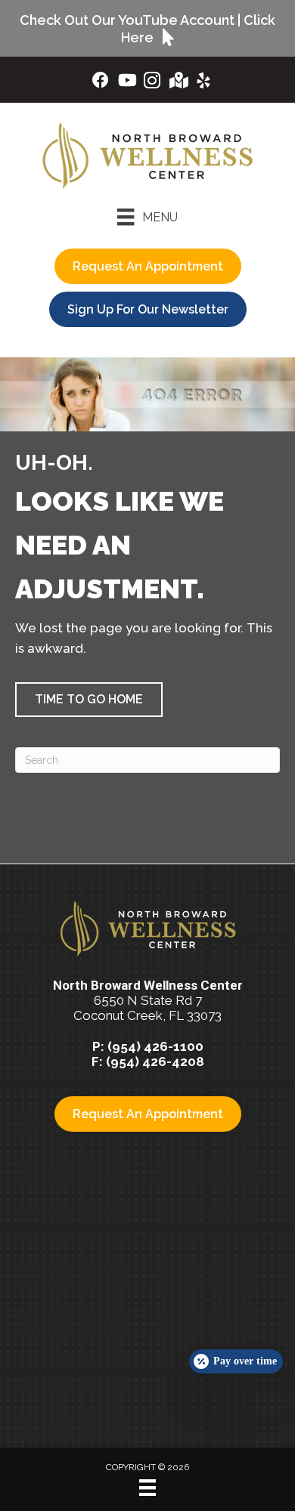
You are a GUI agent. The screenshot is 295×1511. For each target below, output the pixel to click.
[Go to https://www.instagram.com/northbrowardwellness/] (152, 83)
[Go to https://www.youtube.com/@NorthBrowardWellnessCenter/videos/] (126, 82)
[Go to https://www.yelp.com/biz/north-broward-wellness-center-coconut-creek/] (203, 83)
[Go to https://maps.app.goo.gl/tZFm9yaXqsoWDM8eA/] (177, 82)
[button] (89, 699)
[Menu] (147, 1487)
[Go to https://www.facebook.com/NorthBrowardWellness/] (100, 82)
